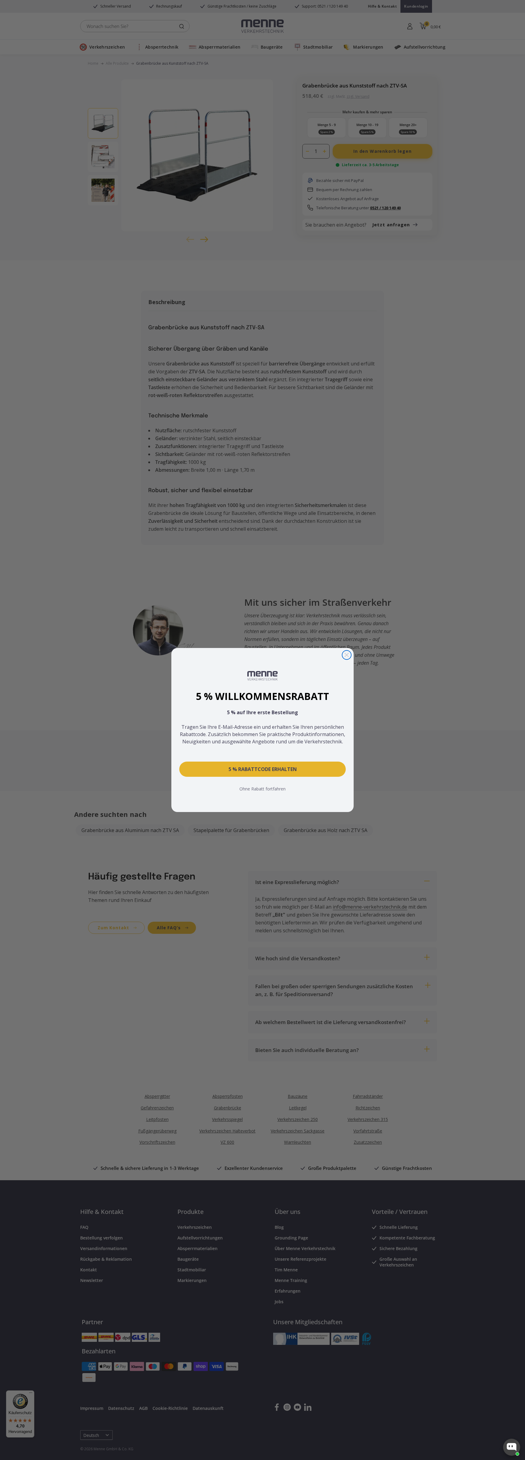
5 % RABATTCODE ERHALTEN (262, 769)
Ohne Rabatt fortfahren (262, 789)
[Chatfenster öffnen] (511, 1447)
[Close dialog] (346, 655)
